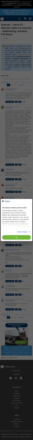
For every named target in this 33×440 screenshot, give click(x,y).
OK (16, 237)
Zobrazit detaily (22, 232)
